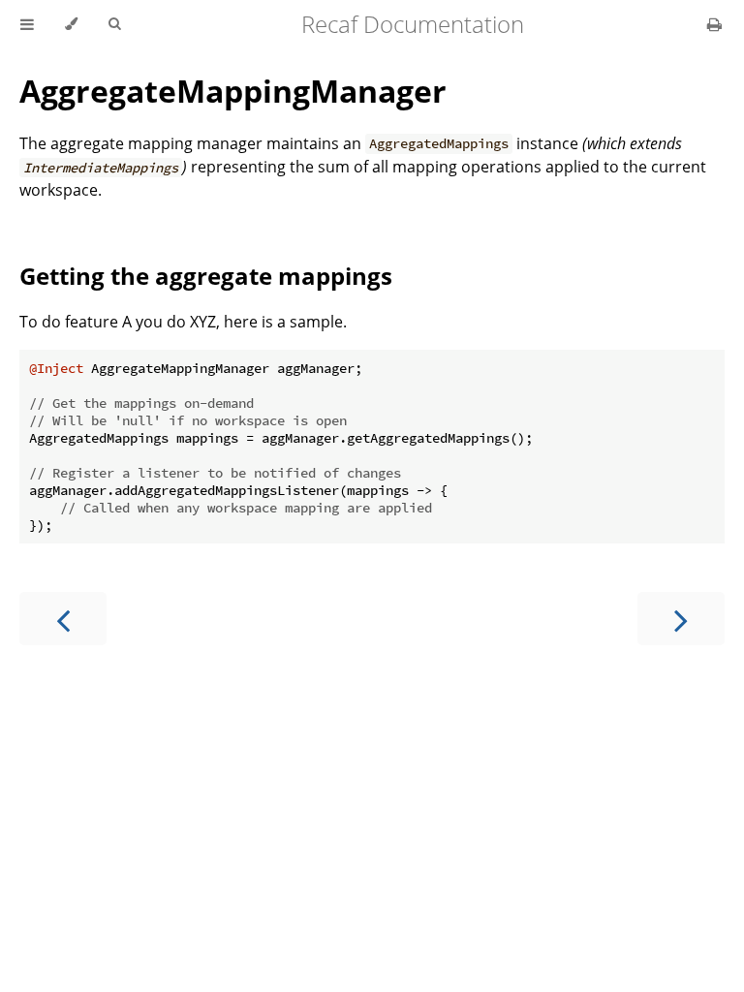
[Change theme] (71, 24)
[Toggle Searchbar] (114, 24)
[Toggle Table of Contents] (27, 24)
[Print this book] (714, 24)
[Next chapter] (681, 618)
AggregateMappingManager (233, 90)
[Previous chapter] (63, 618)
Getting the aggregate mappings (205, 276)
